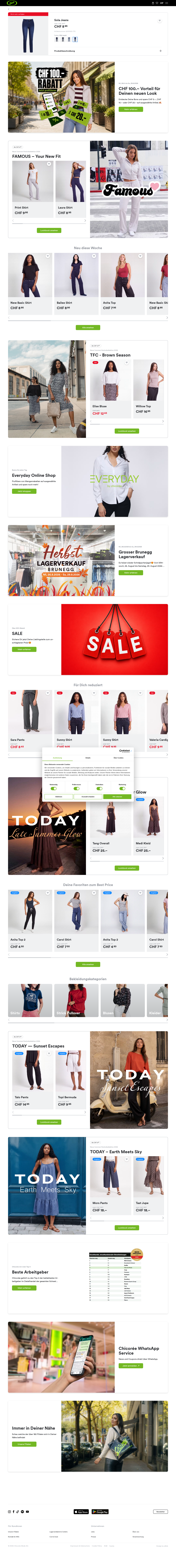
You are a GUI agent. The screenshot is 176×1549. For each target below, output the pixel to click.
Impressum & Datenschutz (80, 1546)
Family (111, 1546)
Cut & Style (54, 1537)
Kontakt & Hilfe (13, 1537)
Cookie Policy (97, 1546)
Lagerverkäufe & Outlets (59, 1532)
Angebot (140, 799)
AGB (105, 1546)
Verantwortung (138, 1537)
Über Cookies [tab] (118, 758)
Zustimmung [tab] (57, 758)
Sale (95, 362)
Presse (93, 1537)
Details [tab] (88, 758)
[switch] (76, 788)
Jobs (93, 1532)
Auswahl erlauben (88, 797)
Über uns (136, 1532)
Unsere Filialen (13, 1532)
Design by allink (162, 1546)
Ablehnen (58, 797)
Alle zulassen (117, 797)
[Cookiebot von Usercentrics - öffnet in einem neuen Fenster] (123, 751)
